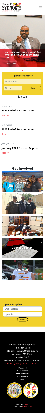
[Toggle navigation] (40, 7)
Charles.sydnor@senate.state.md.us (22, 363)
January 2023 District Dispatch (20, 148)
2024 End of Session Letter (18, 110)
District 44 (22, 368)
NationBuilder (27, 407)
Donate (23, 379)
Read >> (5, 115)
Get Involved (22, 376)
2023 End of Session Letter (18, 129)
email (27, 404)
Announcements (22, 373)
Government (22, 371)
